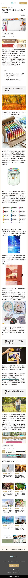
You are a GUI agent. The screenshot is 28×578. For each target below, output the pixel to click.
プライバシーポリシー (17, 572)
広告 (12, 33)
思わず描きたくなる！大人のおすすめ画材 (18, 549)
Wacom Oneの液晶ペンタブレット (10, 379)
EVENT (11, 561)
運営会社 (9, 572)
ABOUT (16, 561)
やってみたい (6, 33)
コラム (6, 549)
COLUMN (5, 561)
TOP (2, 549)
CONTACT (22, 561)
